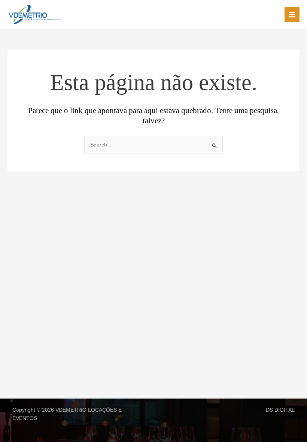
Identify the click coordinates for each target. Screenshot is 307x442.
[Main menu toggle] (292, 14)
